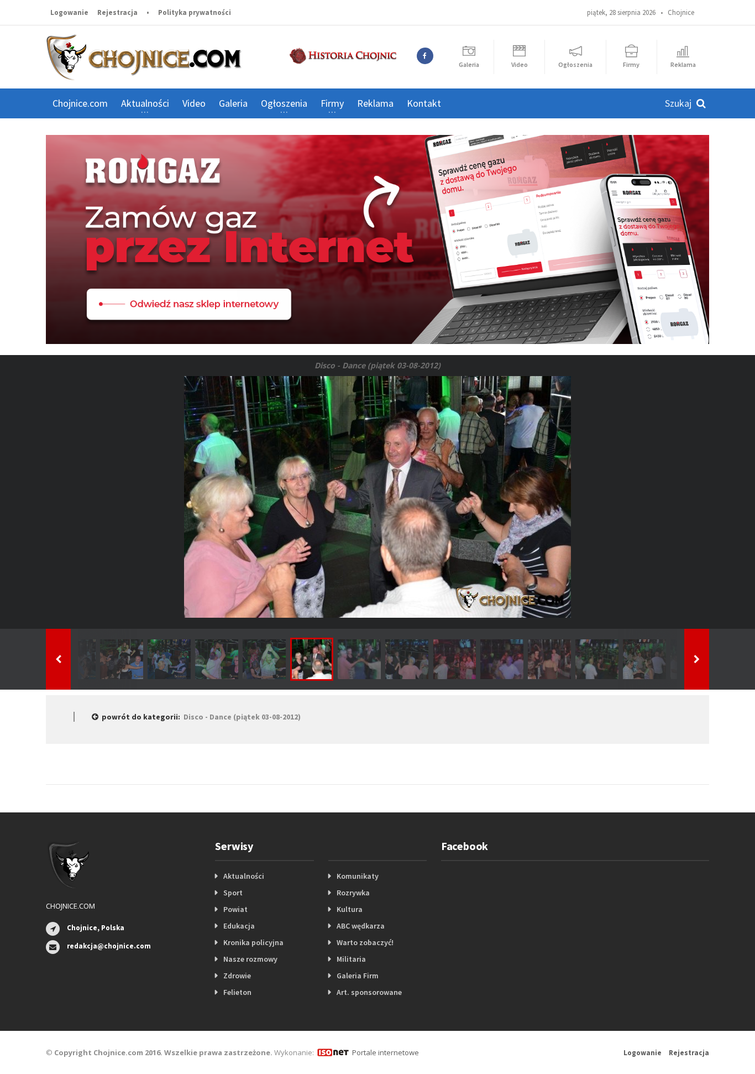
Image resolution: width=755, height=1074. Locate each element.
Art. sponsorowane (369, 992)
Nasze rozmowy (250, 959)
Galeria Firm (358, 976)
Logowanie (69, 12)
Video (194, 103)
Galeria (233, 103)
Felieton (237, 992)
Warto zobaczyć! (365, 942)
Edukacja (239, 926)
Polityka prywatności (194, 12)
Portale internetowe (385, 1052)
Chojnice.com (80, 103)
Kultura (350, 909)
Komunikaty (358, 876)
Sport (233, 893)
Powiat (235, 909)
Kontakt (424, 103)
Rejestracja (117, 12)
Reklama (375, 103)
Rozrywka (353, 893)
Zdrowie (237, 976)
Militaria (351, 959)
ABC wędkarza (361, 926)
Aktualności (243, 876)
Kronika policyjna (253, 942)
